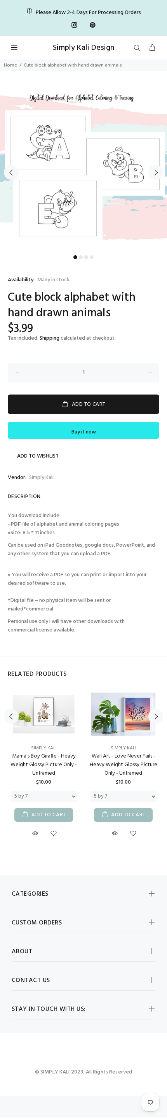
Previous (11, 172)
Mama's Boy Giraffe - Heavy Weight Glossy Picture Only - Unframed (43, 765)
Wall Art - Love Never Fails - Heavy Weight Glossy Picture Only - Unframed (123, 765)
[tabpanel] (83, 167)
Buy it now (83, 432)
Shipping (49, 338)
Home (10, 65)
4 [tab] (92, 257)
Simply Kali (41, 477)
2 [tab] (81, 257)
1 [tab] (75, 257)
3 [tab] (86, 257)
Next (155, 172)
